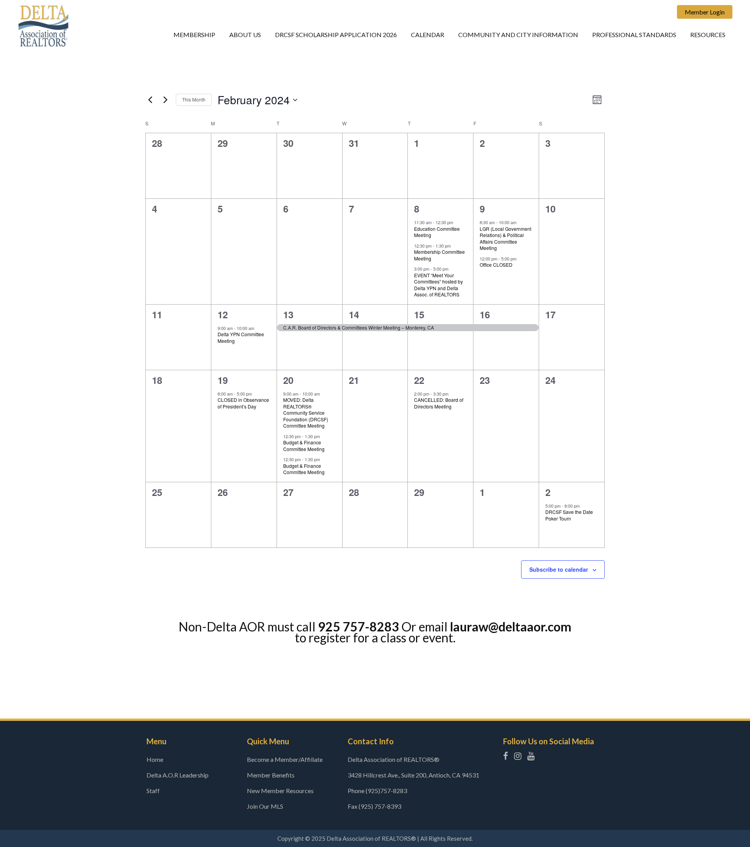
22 (419, 380)
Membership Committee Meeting (439, 255)
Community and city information (518, 34)
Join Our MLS (265, 806)
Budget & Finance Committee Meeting (304, 445)
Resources (707, 34)
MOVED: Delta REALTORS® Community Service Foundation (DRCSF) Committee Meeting (305, 412)
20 (288, 380)
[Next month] (165, 100)
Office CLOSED (496, 264)
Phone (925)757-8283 (377, 790)
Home (154, 759)
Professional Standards (634, 34)
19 (223, 380)
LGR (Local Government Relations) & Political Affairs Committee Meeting (505, 238)
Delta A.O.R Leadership (177, 775)
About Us (245, 34)
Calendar (427, 34)
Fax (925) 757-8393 (374, 806)
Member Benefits (271, 775)
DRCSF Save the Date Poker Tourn (569, 515)
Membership (194, 34)
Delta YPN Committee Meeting (241, 337)
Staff (153, 790)
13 (288, 314)
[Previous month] (150, 100)
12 (223, 314)
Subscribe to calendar (558, 569)
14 (354, 314)
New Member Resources (280, 790)
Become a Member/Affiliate (285, 759)
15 (419, 314)
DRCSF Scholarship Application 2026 (336, 34)
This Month (193, 99)
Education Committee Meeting (437, 232)
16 (485, 314)
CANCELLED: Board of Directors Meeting (438, 403)
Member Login (705, 12)
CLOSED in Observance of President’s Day (243, 403)
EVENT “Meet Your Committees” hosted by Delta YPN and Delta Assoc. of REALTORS (438, 285)
